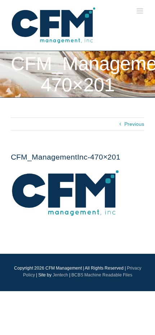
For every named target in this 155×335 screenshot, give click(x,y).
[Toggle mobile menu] (140, 11)
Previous (134, 124)
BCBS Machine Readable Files (101, 274)
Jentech (60, 274)
